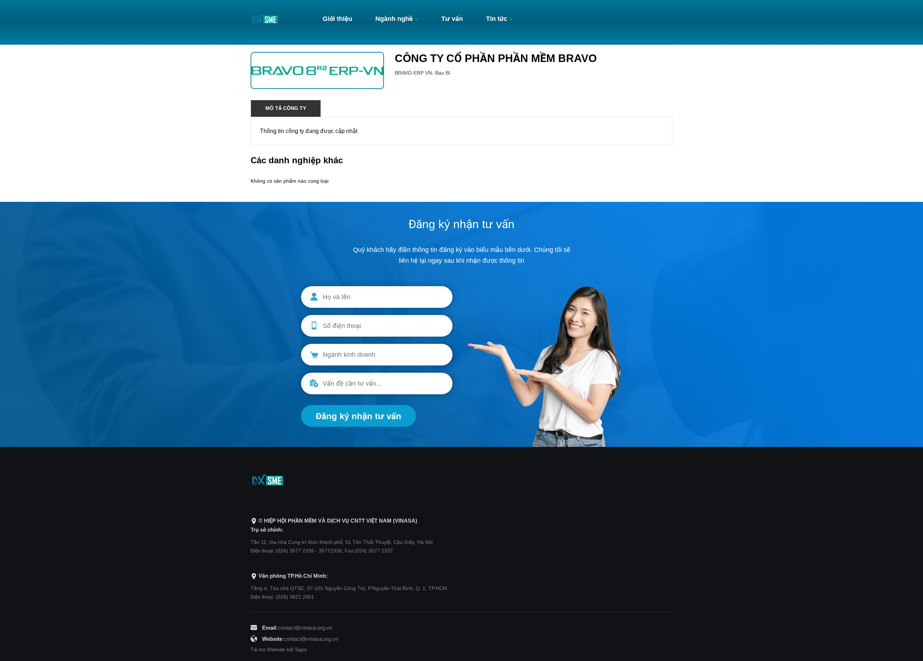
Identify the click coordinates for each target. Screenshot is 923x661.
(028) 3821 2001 (295, 597)
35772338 (330, 551)
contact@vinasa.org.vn (305, 628)
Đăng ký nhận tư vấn (358, 416)
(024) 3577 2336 (295, 551)
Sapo (301, 649)
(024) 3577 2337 (374, 551)
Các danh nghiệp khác (297, 160)
